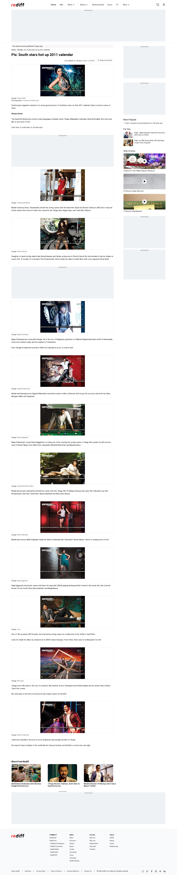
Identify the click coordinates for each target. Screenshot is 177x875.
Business (73, 840)
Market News (94, 843)
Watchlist (93, 846)
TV (117, 5)
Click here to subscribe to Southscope (27, 127)
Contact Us (88, 871)
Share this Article (106, 60)
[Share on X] (147, 871)
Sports (72, 846)
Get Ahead (73, 852)
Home (53, 5)
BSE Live (92, 838)
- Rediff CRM (53, 852)
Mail (61, 5)
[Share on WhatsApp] (143, 871)
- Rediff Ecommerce (55, 846)
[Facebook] (152, 871)
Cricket (72, 849)
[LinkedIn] (165, 871)
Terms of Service (56, 871)
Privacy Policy (40, 871)
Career (112, 843)
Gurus (109, 5)
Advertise (28, 871)
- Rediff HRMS (54, 849)
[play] (144, 161)
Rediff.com (105, 871)
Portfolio (92, 849)
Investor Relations (73, 871)
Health (112, 838)
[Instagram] (156, 871)
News (70, 5)
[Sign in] (164, 5)
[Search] (158, 5)
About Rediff (15, 871)
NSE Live (92, 840)
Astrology (73, 858)
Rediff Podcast (74, 861)
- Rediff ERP (53, 855)
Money (82, 5)
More (125, 5)
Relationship (114, 846)
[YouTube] (160, 871)
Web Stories (129, 151)
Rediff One (52, 840)
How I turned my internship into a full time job (143, 123)
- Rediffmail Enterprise (56, 843)
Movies (20, 50)
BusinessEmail (98, 5)
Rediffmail (52, 838)
